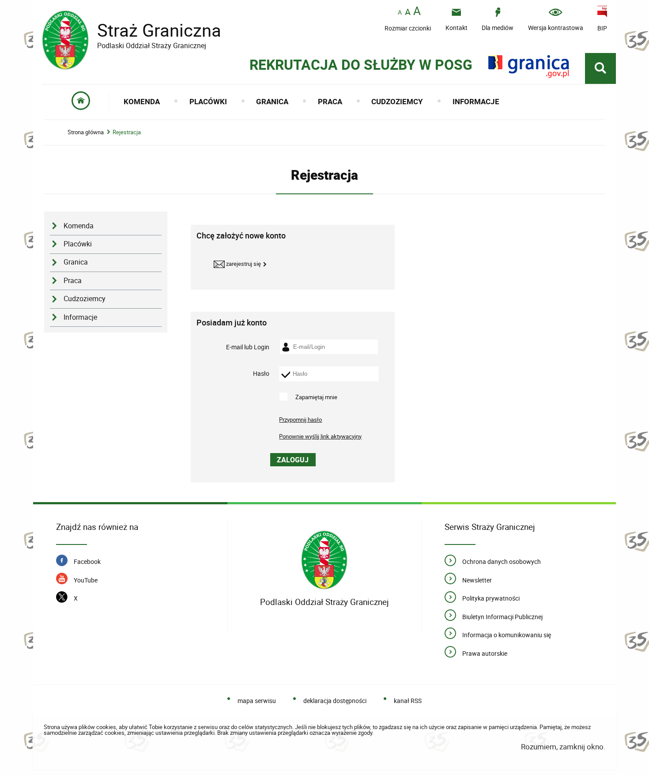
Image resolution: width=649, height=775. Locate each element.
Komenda (79, 226)
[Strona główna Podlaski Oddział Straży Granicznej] (324, 560)
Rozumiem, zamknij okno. (563, 746)
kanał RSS (408, 700)
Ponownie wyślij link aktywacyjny (320, 436)
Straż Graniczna (131, 30)
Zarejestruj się (243, 264)
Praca (73, 280)
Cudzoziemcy (85, 298)
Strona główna (86, 132)
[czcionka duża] (417, 12)
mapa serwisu (257, 700)
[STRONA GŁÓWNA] (81, 101)
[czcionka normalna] (400, 13)
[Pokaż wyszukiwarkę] (600, 68)
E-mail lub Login (247, 347)
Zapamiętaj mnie (316, 396)
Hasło (261, 373)
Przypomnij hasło (300, 419)
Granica (76, 262)
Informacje (80, 317)
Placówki (78, 244)
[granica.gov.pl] (529, 66)
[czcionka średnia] (408, 12)
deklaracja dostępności (334, 700)
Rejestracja (127, 132)
